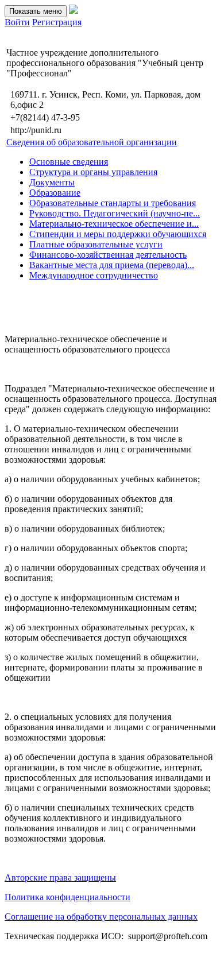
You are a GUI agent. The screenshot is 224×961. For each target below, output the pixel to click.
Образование (54, 192)
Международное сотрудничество (93, 275)
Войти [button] (17, 22)
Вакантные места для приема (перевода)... (111, 265)
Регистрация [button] (57, 22)
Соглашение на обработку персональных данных (101, 916)
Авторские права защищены (60, 877)
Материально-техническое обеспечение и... (114, 223)
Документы (52, 182)
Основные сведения (68, 161)
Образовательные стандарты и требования (112, 203)
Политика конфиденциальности (67, 897)
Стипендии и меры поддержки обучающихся (117, 234)
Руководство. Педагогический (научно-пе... (114, 213)
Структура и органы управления (93, 172)
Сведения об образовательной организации (91, 142)
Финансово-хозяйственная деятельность (108, 254)
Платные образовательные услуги (96, 244)
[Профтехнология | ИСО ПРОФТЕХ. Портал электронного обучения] (73, 11)
